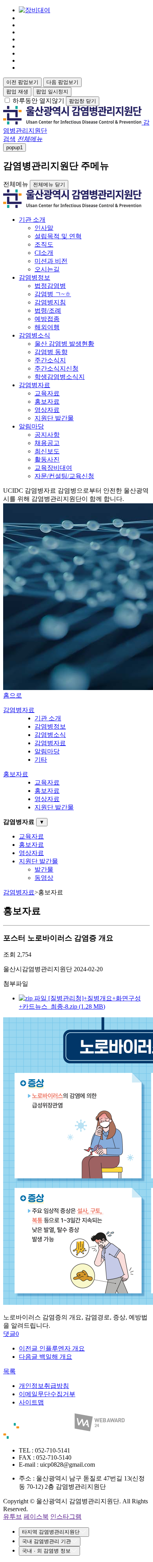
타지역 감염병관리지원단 (51, 1532)
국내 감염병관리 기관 (46, 1541)
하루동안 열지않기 (38, 100)
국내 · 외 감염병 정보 (46, 1551)
